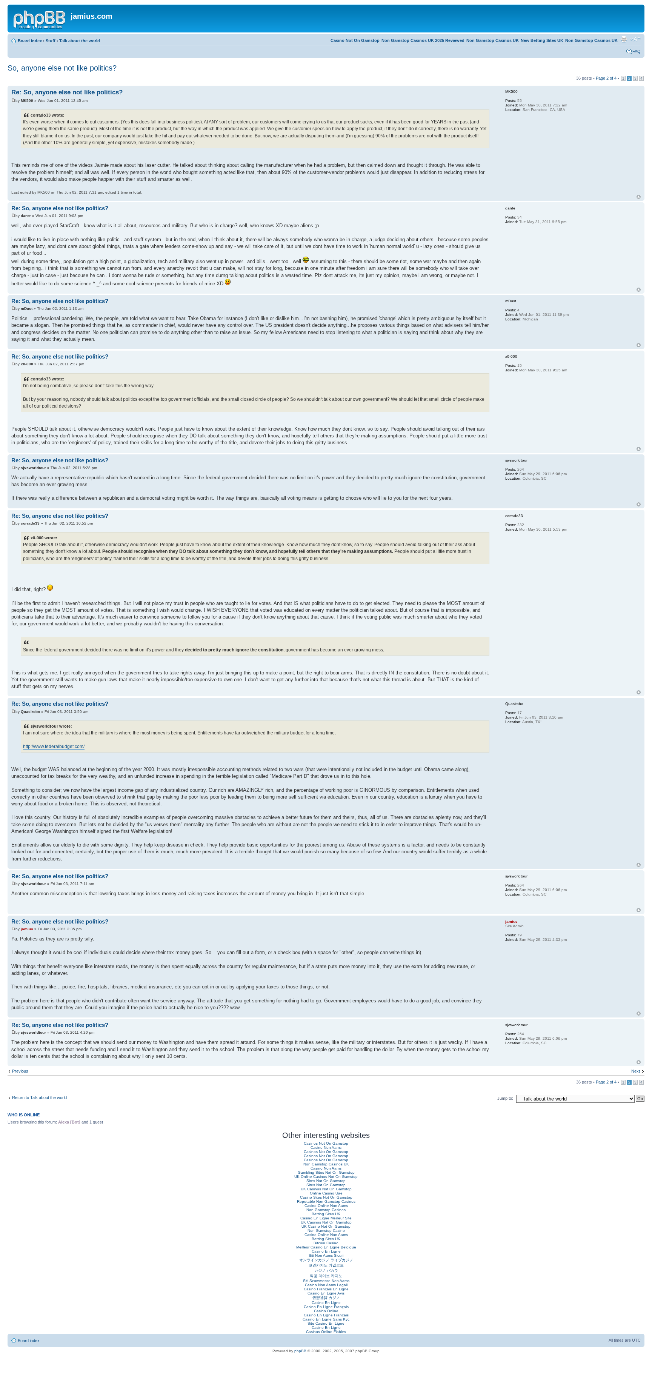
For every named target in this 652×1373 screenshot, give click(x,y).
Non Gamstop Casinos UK (591, 40)
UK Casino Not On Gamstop (326, 1226)
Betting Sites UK (326, 1214)
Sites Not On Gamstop (326, 1181)
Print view (624, 39)
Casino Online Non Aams (326, 1206)
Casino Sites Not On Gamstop (326, 1197)
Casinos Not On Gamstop (326, 1143)
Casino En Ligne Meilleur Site (326, 1218)
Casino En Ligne (326, 1251)
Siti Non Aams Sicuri (326, 1255)
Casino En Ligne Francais (326, 1315)
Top (639, 197)
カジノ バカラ (326, 1270)
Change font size (635, 39)
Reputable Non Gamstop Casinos (326, 1201)
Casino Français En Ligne (326, 1289)
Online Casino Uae (326, 1193)
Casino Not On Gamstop (355, 40)
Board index (30, 40)
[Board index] (40, 18)
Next (635, 1071)
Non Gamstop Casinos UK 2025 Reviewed (422, 40)
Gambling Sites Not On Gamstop (326, 1172)
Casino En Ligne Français (326, 1307)
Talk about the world (79, 40)
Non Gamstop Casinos (326, 1210)
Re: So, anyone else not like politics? (67, 92)
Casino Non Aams (326, 1147)
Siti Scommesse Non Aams (326, 1281)
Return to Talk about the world (39, 1097)
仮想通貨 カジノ (326, 1298)
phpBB (300, 1351)
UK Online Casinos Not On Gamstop (326, 1176)
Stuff (50, 40)
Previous (20, 1071)
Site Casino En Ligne (326, 1323)
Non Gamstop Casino (326, 1230)
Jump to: (505, 1098)
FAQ (636, 51)
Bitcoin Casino (326, 1243)
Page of (606, 78)
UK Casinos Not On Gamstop (326, 1189)
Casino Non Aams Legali (326, 1285)
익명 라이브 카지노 (326, 1276)
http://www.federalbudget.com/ (54, 746)
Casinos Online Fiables (326, 1332)
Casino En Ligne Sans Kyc (326, 1319)
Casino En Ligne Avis (326, 1293)
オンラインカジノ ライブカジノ (326, 1260)
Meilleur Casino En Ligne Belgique (326, 1247)
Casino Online (326, 1311)
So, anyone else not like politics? (62, 68)
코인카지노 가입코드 (326, 1265)
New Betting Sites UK (542, 40)
